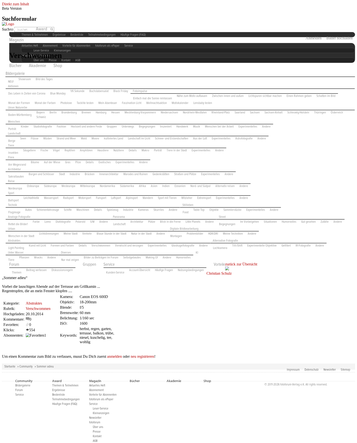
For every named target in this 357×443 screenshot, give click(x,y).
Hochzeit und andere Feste (86, 127)
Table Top (198, 210)
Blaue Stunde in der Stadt (111, 234)
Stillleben (187, 205)
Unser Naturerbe (17, 108)
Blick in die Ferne (170, 222)
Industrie (75, 174)
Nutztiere (118, 150)
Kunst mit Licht (37, 246)
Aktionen (13, 86)
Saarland (240, 113)
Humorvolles (289, 222)
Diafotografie (63, 222)
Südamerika (127, 186)
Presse (97, 432)
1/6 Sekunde (77, 91)
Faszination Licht (131, 103)
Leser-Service (100, 409)
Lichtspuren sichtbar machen (265, 96)
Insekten (13, 153)
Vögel (56, 150)
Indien (166, 186)
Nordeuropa (15, 189)
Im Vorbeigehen (249, 222)
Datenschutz (312, 370)
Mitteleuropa (87, 186)
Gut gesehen (308, 222)
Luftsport (116, 198)
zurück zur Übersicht (241, 264)
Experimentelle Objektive (262, 246)
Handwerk (182, 127)
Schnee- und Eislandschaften (171, 138)
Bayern (40, 113)
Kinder (25, 127)
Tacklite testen (85, 103)
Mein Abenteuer (107, 103)
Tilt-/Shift (237, 246)
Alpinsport (132, 198)
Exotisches (105, 162)
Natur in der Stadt (141, 234)
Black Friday (120, 91)
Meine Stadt (70, 234)
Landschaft (14, 134)
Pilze (78, 162)
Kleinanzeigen (62, 51)
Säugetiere (29, 150)
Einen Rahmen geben (299, 96)
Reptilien (70, 150)
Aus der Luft (200, 138)
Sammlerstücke (232, 210)
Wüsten (47, 138)
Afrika (142, 186)
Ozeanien (180, 186)
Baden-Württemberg (20, 115)
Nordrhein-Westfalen (195, 113)
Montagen (176, 236)
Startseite (9, 367)
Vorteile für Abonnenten (76, 46)
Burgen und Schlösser (41, 174)
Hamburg (101, 113)
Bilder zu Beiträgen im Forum (101, 258)
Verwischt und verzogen (129, 246)
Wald (84, 138)
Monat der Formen (19, 103)
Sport (11, 193)
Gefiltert (286, 246)
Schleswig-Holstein (298, 113)
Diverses (66, 253)
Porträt (12, 129)
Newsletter (329, 370)
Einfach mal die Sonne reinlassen (152, 98)
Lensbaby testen (202, 103)
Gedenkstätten (161, 174)
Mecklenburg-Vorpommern (140, 113)
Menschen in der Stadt (21, 236)
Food (185, 212)
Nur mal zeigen (70, 260)
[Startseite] (8, 24)
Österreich (337, 113)
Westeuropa (68, 186)
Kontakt (65, 60)
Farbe (36, 222)
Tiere (11, 146)
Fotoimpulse (140, 91)
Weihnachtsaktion (156, 103)
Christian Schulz (219, 273)
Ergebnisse (59, 35)
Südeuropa (50, 186)
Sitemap (345, 370)
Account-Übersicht (139, 270)
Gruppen (112, 127)
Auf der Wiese (52, 162)
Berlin (53, 113)
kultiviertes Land (113, 138)
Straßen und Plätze (185, 174)
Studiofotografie (43, 127)
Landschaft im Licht (139, 138)
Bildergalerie (15, 74)
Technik (12, 205)
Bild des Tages (44, 79)
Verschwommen (101, 246)
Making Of (152, 258)
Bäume (35, 162)
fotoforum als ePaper (107, 46)
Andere (266, 127)
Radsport (68, 198)
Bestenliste (76, 35)
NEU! (11, 82)
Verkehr (87, 234)
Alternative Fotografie (225, 241)
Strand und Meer (66, 138)
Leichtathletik (31, 198)
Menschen (14, 122)
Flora (11, 157)
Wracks (38, 258)
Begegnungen (147, 127)
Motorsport (84, 198)
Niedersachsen (169, 113)
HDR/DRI (213, 234)
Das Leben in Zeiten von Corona (26, 94)
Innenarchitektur (109, 174)
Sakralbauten (16, 177)
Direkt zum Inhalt (15, 4)
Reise (11, 181)
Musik (196, 127)
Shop (57, 66)
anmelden (114, 356)
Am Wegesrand (17, 165)
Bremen (86, 113)
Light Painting (16, 248)
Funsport (101, 198)
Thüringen (320, 113)
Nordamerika (107, 186)
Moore (95, 138)
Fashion (61, 127)
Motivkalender (180, 103)
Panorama (119, 217)
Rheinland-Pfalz (221, 113)
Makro (145, 150)
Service (128, 46)
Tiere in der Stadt (177, 150)
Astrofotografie (244, 138)
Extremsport (204, 198)
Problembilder (195, 234)
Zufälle (325, 222)
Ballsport (13, 200)
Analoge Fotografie (19, 217)
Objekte (214, 210)
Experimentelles (247, 127)
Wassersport (51, 198)
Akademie (37, 66)
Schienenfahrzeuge (48, 210)
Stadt (62, 174)
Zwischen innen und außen (228, 96)
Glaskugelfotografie (182, 246)
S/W (92, 222)
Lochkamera (220, 248)
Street (222, 217)
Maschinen (82, 210)
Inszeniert (165, 127)
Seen (23, 138)
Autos (28, 210)
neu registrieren (142, 356)
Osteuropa (33, 186)
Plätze (151, 222)
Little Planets (193, 222)
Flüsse (34, 138)
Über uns (98, 427)
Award (41, 29)
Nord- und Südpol (200, 186)
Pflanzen (24, 258)
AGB (77, 60)
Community (19, 29)
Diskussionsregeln (62, 270)
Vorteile (219, 264)
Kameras (143, 210)
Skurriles (158, 210)
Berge (11, 141)
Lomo (47, 222)
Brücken (89, 174)
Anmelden (314, 38)
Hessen (115, 113)
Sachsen (255, 113)
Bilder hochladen (339, 38)
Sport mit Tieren (167, 198)
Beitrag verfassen (36, 270)
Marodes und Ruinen (135, 174)
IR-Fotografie (303, 246)
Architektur (14, 169)
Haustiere (103, 150)
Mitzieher (186, 198)
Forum (14, 264)
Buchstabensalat (99, 91)
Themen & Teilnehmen (35, 35)
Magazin (16, 40)
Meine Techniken (233, 234)
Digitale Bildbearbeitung (184, 229)
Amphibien (86, 150)
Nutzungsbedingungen (191, 270)
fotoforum (94, 422)
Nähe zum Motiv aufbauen (192, 96)
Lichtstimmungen (49, 234)
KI (197, 253)
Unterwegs (128, 127)
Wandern (148, 198)
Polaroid (80, 222)
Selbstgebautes (132, 258)
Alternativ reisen (225, 186)
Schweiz (41, 117)
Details (133, 150)
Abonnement (96, 390)
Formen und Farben (62, 246)
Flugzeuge (14, 212)
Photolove (66, 103)
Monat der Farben (45, 103)
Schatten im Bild (325, 96)
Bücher (15, 66)
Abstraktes (14, 241)
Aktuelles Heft (97, 385)
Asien (154, 186)
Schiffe (68, 210)
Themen (16, 273)
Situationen (270, 222)
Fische (44, 150)
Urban (11, 229)
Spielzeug (112, 210)
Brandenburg (69, 113)
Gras (67, 162)
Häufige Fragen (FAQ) (133, 35)
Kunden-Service (115, 273)
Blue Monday (58, 94)
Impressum (293, 370)
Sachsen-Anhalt (273, 113)
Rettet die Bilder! (18, 224)
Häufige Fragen (164, 270)
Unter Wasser (16, 253)
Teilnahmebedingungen (102, 35)
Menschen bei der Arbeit (219, 127)
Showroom (24, 79)
